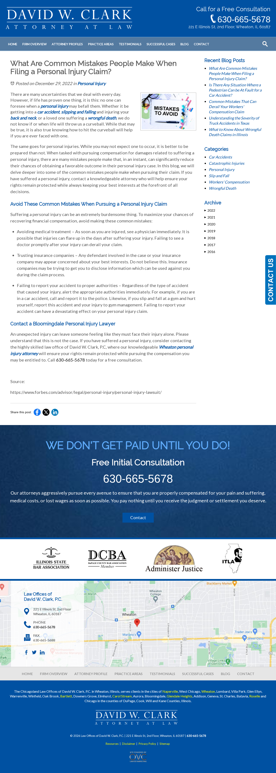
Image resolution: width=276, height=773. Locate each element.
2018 (209, 238)
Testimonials (130, 44)
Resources (112, 743)
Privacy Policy (147, 743)
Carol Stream (122, 696)
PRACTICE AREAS (128, 674)
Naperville (170, 691)
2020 (209, 224)
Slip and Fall (219, 175)
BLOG (225, 674)
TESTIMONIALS (162, 674)
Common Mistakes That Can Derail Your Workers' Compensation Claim (232, 106)
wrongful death (102, 117)
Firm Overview (34, 44)
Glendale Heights (179, 696)
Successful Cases (161, 44)
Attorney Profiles (67, 44)
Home (12, 44)
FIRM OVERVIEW (53, 674)
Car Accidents (220, 157)
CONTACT (245, 674)
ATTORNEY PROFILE (90, 674)
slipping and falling (78, 111)
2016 (209, 252)
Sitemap (165, 743)
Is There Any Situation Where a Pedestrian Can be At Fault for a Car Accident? (235, 90)
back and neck (23, 117)
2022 (209, 210)
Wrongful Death (222, 188)
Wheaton (208, 691)
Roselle (254, 696)
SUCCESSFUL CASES (198, 674)
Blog (184, 44)
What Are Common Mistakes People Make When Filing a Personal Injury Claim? (233, 73)
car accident (48, 111)
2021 (209, 217)
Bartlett (66, 696)
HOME (27, 674)
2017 (209, 245)
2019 (209, 231)
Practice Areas (101, 44)
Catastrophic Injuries (226, 163)
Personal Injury (91, 83)
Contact (201, 44)
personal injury (54, 106)
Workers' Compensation (229, 182)
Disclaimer (128, 743)
